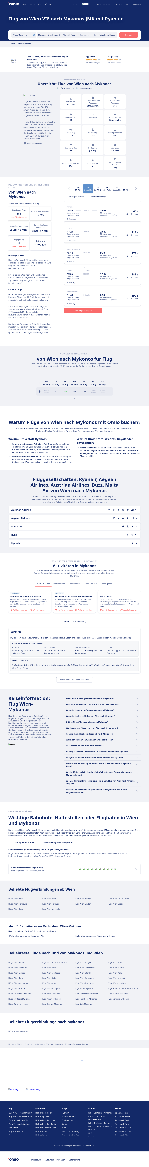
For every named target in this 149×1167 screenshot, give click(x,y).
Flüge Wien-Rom (48, 898)
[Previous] (39, 383)
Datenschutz (74, 1160)
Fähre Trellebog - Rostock (100, 1123)
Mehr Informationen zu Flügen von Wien (27, 936)
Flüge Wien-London (16, 973)
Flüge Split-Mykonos (83, 1004)
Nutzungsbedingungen (55, 1160)
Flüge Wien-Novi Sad (50, 904)
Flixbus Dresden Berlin (45, 1124)
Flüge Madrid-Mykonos (118, 993)
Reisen (118, 1108)
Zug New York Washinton (20, 1113)
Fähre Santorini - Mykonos (100, 1113)
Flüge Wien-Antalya (82, 898)
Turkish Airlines (69, 1116)
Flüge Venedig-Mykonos (118, 999)
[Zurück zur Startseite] (15, 4)
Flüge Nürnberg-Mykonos (85, 999)
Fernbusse (40, 1108)
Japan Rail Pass (121, 1113)
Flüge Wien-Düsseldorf (84, 967)
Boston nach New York (19, 1120)
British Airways (68, 1120)
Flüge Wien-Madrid (116, 967)
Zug (24, 4)
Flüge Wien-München (117, 962)
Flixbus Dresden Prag (45, 1120)
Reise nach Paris (122, 1120)
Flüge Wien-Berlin (16, 962)
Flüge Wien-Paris (15, 898)
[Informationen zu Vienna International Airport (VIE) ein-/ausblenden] (136, 869)
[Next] (136, 188)
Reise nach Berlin (122, 1116)
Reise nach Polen (122, 1124)
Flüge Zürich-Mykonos (18, 1004)
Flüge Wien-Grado (115, 904)
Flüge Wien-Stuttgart (50, 973)
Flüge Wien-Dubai (49, 978)
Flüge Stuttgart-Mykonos (19, 999)
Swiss (64, 1124)
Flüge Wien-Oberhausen (118, 898)
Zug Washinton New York (20, 1116)
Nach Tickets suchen (19, 217)
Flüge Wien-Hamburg (17, 904)
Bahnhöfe (13, 1127)
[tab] (76, 196)
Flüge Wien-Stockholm (84, 983)
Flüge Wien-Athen (49, 983)
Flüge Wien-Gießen (82, 904)
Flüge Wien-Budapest (50, 988)
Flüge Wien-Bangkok (83, 962)
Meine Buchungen (104, 4)
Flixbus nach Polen (43, 1113)
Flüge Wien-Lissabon (117, 983)
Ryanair (65, 1113)
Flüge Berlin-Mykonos (84, 988)
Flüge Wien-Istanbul (83, 973)
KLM (64, 1127)
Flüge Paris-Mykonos (50, 993)
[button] (69, 35)
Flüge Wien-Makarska (50, 909)
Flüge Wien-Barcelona (84, 978)
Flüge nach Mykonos (34, 1044)
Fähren (48, 4)
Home (11, 1044)
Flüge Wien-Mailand (116, 978)
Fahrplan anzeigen (19, 247)
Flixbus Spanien (42, 1116)
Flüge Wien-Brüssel (16, 988)
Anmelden (137, 4)
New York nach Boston (19, 1124)
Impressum (36, 1160)
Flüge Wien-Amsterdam (18, 983)
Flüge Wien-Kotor (16, 909)
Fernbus (32, 4)
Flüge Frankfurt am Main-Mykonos (123, 988)
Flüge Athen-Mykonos (51, 999)
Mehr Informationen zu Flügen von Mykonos (95, 936)
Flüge (40, 4)
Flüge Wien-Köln (115, 973)
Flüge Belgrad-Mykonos (51, 1004)
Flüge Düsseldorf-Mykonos (86, 993)
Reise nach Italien (123, 1127)
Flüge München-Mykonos (19, 993)
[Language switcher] (87, 4)
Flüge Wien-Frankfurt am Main (54, 962)
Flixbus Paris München (45, 1127)
